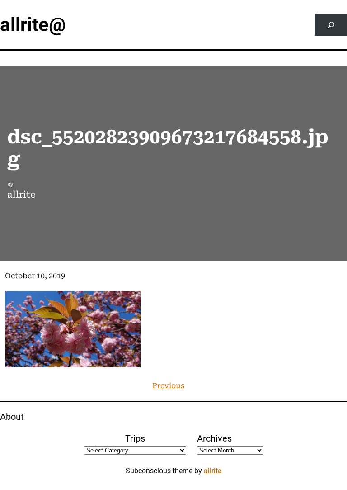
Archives (214, 438)
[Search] (331, 25)
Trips (135, 438)
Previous (168, 385)
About (12, 416)
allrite (212, 470)
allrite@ (33, 25)
